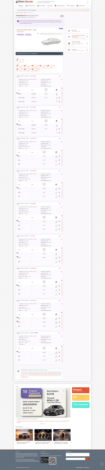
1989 (30, 374)
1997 (41, 372)
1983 (52, 374)
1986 (41, 374)
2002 (23, 372)
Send (87, 458)
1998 (37, 372)
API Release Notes (79, 467)
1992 (59, 372)
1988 (34, 374)
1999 (34, 372)
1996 (45, 372)
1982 (56, 374)
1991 (23, 374)
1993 (56, 372)
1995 (48, 372)
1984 (48, 374)
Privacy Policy (86, 467)
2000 (30, 372)
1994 (52, 372)
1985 (45, 374)
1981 (59, 374)
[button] (52, 10)
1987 (37, 374)
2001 (26, 372)
